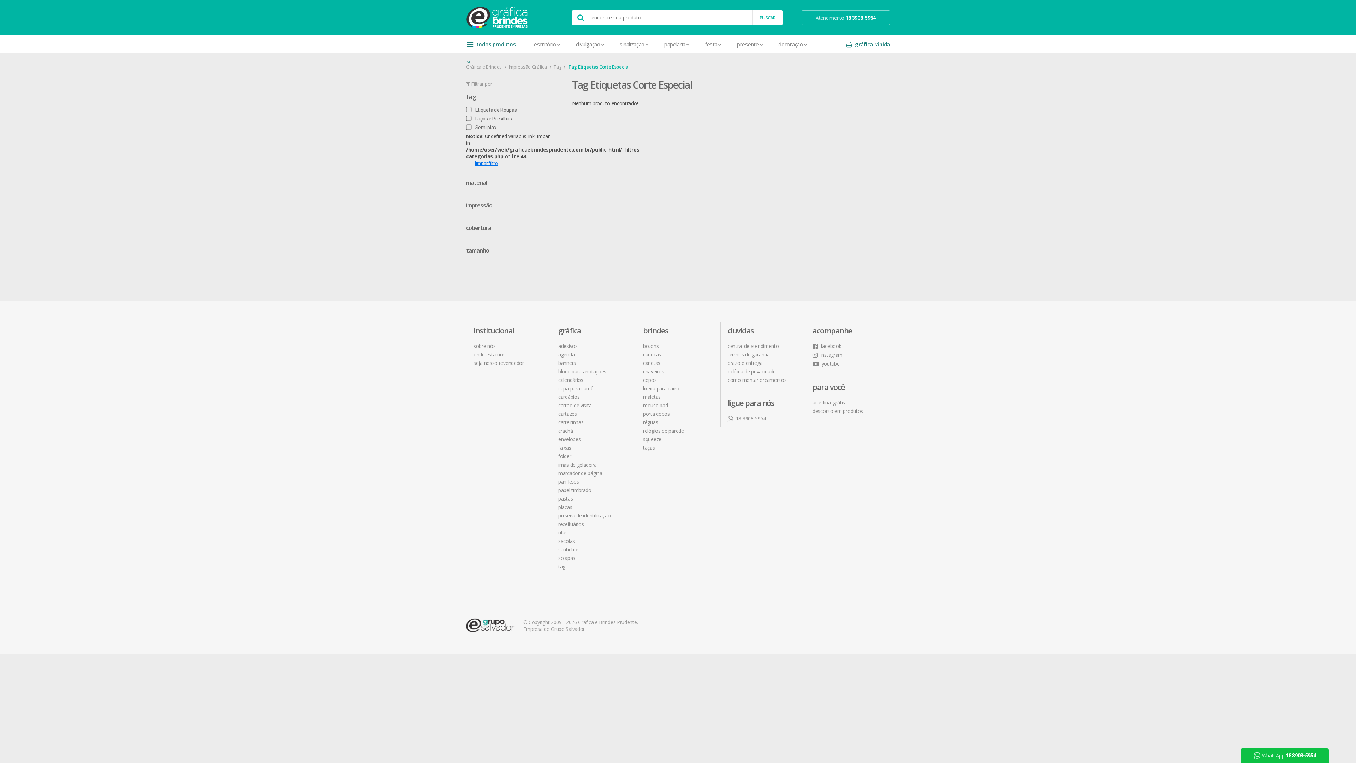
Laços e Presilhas (493, 119)
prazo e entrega (745, 363)
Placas (565, 507)
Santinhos (568, 549)
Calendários (570, 380)
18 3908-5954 (751, 418)
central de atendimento (753, 346)
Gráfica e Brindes (484, 67)
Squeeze (652, 439)
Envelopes (569, 439)
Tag (557, 67)
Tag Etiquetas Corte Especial (599, 67)
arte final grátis (829, 402)
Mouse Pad (655, 405)
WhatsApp (1289, 755)
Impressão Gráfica (528, 67)
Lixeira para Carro (661, 388)
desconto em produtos (838, 411)
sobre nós (484, 346)
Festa (711, 44)
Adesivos (568, 346)
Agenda (566, 354)
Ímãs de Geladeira (577, 464)
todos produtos (496, 44)
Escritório (545, 44)
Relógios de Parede (663, 430)
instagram (832, 354)
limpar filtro (486, 163)
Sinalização (632, 44)
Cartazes (567, 413)
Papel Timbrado (574, 490)
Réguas (650, 422)
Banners (567, 363)
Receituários (571, 524)
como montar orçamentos (757, 380)
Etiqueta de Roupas (496, 110)
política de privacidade (752, 371)
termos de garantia (749, 354)
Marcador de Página (580, 473)
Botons (651, 346)
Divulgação (588, 44)
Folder (564, 456)
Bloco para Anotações (582, 371)
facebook (831, 346)
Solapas (566, 558)
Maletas (652, 397)
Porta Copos (656, 413)
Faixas (564, 447)
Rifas (563, 532)
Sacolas (566, 541)
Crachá (565, 430)
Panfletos (568, 481)
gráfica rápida (872, 44)
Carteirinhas (570, 422)
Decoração (790, 44)
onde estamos (489, 354)
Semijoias (485, 127)
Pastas (565, 498)
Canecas (652, 354)
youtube (831, 363)
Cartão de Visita (574, 405)
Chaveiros (653, 371)
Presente (748, 44)
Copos (650, 380)
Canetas (651, 363)
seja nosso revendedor (499, 363)
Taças (649, 447)
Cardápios (568, 397)
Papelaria (674, 44)
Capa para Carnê (576, 388)
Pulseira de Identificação (584, 515)
